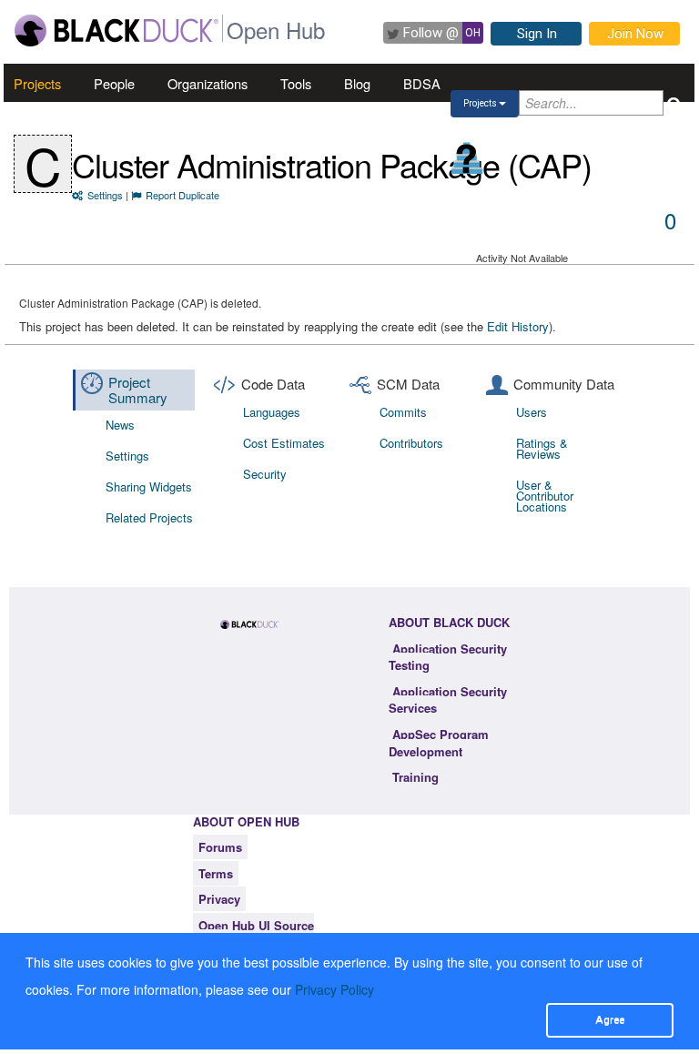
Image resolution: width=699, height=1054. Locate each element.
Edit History (518, 326)
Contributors (411, 442)
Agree (609, 1019)
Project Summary (137, 389)
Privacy (219, 898)
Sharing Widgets (149, 486)
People (114, 83)
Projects (37, 83)
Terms (215, 873)
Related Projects (149, 517)
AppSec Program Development (439, 742)
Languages (271, 412)
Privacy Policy (334, 989)
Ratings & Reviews (542, 448)
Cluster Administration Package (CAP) (332, 164)
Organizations (207, 83)
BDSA (422, 83)
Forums (220, 847)
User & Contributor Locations (544, 495)
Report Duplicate (182, 194)
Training (415, 776)
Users (531, 412)
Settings (105, 194)
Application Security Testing (448, 657)
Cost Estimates (284, 442)
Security (265, 473)
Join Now (635, 33)
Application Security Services (448, 700)
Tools (295, 83)
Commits (403, 412)
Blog (357, 83)
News (120, 424)
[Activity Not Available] (467, 158)
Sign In (537, 33)
